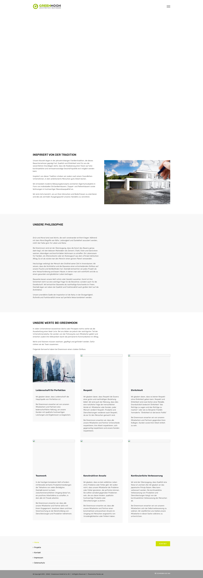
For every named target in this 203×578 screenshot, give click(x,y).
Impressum (38, 558)
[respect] (101, 355)
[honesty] (149, 355)
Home (36, 542)
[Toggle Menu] (168, 6)
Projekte (37, 547)
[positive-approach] (101, 440)
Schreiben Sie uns (163, 573)
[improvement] (149, 440)
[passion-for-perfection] (54, 355)
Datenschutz (39, 563)
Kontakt (37, 553)
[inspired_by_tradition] (137, 161)
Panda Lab (99, 574)
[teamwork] (54, 440)
